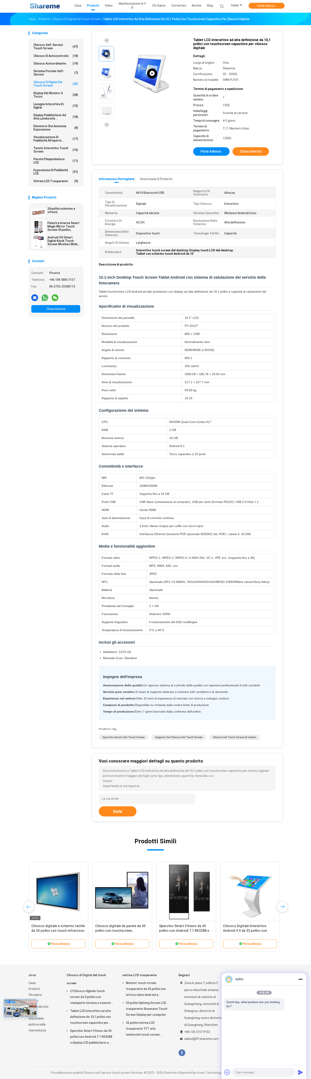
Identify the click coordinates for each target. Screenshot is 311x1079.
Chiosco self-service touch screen (55, 46)
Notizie (33, 1000)
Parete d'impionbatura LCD (55, 160)
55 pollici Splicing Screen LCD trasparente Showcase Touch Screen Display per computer (146, 1008)
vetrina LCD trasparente (55, 181)
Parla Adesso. (266, 5)
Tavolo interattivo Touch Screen (55, 149)
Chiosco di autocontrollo (55, 56)
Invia (117, 811)
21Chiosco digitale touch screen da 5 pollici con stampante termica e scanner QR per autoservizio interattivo (91, 997)
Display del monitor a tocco (55, 94)
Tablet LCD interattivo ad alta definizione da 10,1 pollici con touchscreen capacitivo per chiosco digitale (90, 1017)
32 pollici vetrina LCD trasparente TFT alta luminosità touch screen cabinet (143, 1029)
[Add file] (227, 1072)
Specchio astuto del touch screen (123, 737)
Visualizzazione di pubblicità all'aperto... (55, 138)
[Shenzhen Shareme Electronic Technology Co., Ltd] (45, 6)
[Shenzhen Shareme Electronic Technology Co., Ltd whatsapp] (44, 297)
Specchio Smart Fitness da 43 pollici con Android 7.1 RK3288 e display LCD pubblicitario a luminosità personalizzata (91, 1037)
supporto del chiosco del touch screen (179, 737)
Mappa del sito (38, 1006)
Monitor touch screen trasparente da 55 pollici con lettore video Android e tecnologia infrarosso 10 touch (147, 989)
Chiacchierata (55, 309)
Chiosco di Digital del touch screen (55, 83)
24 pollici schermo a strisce (61, 210)
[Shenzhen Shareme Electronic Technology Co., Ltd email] (34, 297)
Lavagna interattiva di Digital (55, 105)
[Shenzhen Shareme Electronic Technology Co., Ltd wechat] (55, 297)
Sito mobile (36, 1018)
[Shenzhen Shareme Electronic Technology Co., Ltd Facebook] (181, 1053)
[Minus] (300, 979)
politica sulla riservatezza (37, 1027)
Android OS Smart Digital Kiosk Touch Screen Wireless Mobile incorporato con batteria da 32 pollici (63, 241)
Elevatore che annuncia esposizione (55, 127)
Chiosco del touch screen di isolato (234, 737)
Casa (32, 983)
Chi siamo (35, 994)
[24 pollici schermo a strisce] (38, 212)
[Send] (300, 1072)
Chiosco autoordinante (55, 63)
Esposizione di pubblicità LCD (55, 171)
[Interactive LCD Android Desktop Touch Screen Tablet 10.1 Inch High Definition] (152, 73)
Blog (31, 1012)
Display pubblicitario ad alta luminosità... (55, 116)
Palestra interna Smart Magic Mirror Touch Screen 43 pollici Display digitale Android (63, 226)
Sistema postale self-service (55, 72)
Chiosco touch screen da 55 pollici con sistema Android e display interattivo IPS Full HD (122, 930)
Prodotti (34, 989)
